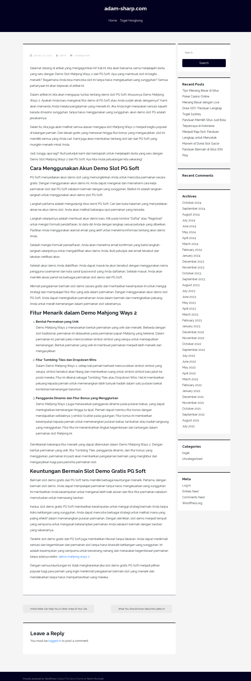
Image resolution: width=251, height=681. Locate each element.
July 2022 (188, 355)
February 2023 (192, 320)
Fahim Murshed (95, 678)
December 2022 (193, 332)
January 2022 (191, 391)
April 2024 (189, 238)
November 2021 (193, 402)
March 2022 (190, 379)
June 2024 (189, 226)
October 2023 (191, 273)
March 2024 (190, 244)
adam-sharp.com (125, 9)
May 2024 (189, 232)
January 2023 (191, 326)
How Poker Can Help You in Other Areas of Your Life (59, 608)
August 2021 (190, 420)
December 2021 (193, 397)
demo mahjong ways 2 (74, 556)
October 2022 (191, 344)
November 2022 (193, 338)
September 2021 (193, 414)
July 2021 (188, 426)
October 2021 (191, 408)
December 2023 (193, 261)
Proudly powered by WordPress (39, 678)
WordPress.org (192, 503)
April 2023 (189, 308)
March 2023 (190, 314)
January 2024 (191, 255)
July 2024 (188, 220)
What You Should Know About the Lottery (140, 608)
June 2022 (189, 361)
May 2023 (189, 302)
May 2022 (189, 367)
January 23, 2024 (43, 55)
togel (185, 453)
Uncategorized (82, 55)
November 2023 (193, 267)
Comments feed (193, 497)
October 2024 (191, 202)
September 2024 (193, 208)
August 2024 (191, 214)
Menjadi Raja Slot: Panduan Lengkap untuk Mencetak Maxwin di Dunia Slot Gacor (200, 137)
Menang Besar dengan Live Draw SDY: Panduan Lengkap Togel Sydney (202, 108)
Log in (186, 485)
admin (63, 55)
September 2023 (193, 279)
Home (112, 20)
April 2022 (189, 373)
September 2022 (193, 350)
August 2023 (191, 285)
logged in (54, 641)
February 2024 (192, 250)
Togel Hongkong (131, 20)
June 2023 (189, 297)
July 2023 (188, 291)
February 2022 (192, 385)
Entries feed (190, 491)
